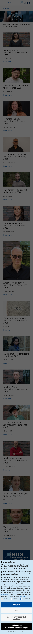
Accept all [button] (16, 605)
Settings (22, 596)
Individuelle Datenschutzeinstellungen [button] (16, 626)
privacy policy (5, 594)
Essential (6, 598)
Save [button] (16, 611)
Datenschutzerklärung (20, 631)
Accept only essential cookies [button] (16, 618)
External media (27, 598)
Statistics (15, 598)
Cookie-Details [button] (11, 631)
